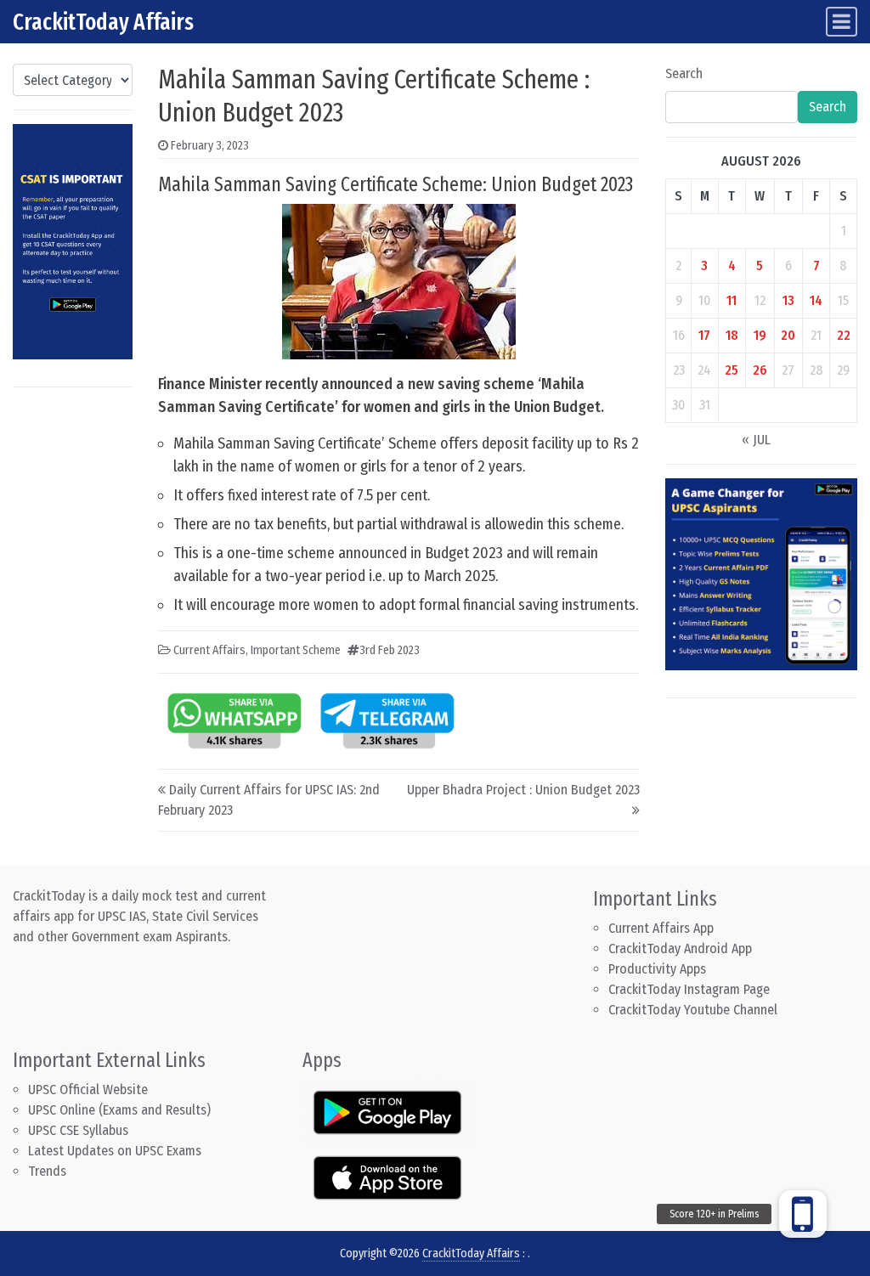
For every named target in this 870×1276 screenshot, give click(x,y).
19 (760, 335)
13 (788, 300)
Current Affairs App (661, 928)
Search (684, 73)
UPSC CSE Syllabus (80, 1130)
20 (788, 335)
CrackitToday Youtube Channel (692, 1010)
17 (704, 335)
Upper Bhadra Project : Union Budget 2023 (523, 790)
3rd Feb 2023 (389, 650)
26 (760, 370)
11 (731, 300)
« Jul (756, 440)
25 (731, 370)
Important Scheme (296, 650)
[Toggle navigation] (841, 22)
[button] (803, 1214)
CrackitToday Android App (680, 948)
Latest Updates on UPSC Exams (114, 1151)
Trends (47, 1171)
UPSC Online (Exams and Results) (119, 1110)
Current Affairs (209, 650)
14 (816, 300)
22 (843, 335)
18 (732, 335)
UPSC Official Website (88, 1089)
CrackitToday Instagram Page (689, 989)
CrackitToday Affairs (103, 22)
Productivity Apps (657, 969)
